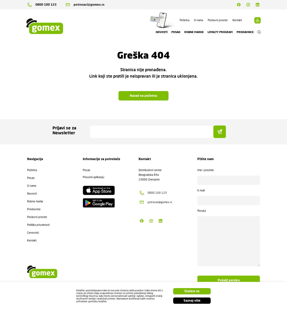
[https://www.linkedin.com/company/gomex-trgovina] (257, 5)
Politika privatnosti (38, 224)
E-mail (201, 190)
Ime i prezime (205, 170)
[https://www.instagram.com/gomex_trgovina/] (248, 5)
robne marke (194, 32)
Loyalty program (220, 32)
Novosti (32, 193)
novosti (162, 32)
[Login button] (257, 20)
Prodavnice (34, 209)
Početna (184, 20)
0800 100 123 (45, 4)
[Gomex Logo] (47, 26)
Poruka (201, 210)
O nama (198, 20)
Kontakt (237, 20)
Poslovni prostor (218, 20)
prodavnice (245, 32)
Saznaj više (192, 300)
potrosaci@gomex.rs (89, 4)
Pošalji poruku (229, 280)
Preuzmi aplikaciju (93, 177)
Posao (31, 177)
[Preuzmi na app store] (99, 190)
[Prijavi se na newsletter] (219, 131)
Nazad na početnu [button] (143, 96)
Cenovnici (33, 232)
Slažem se (192, 291)
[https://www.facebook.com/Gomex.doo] (239, 5)
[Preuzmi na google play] (99, 203)
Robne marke (35, 201)
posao (175, 32)
